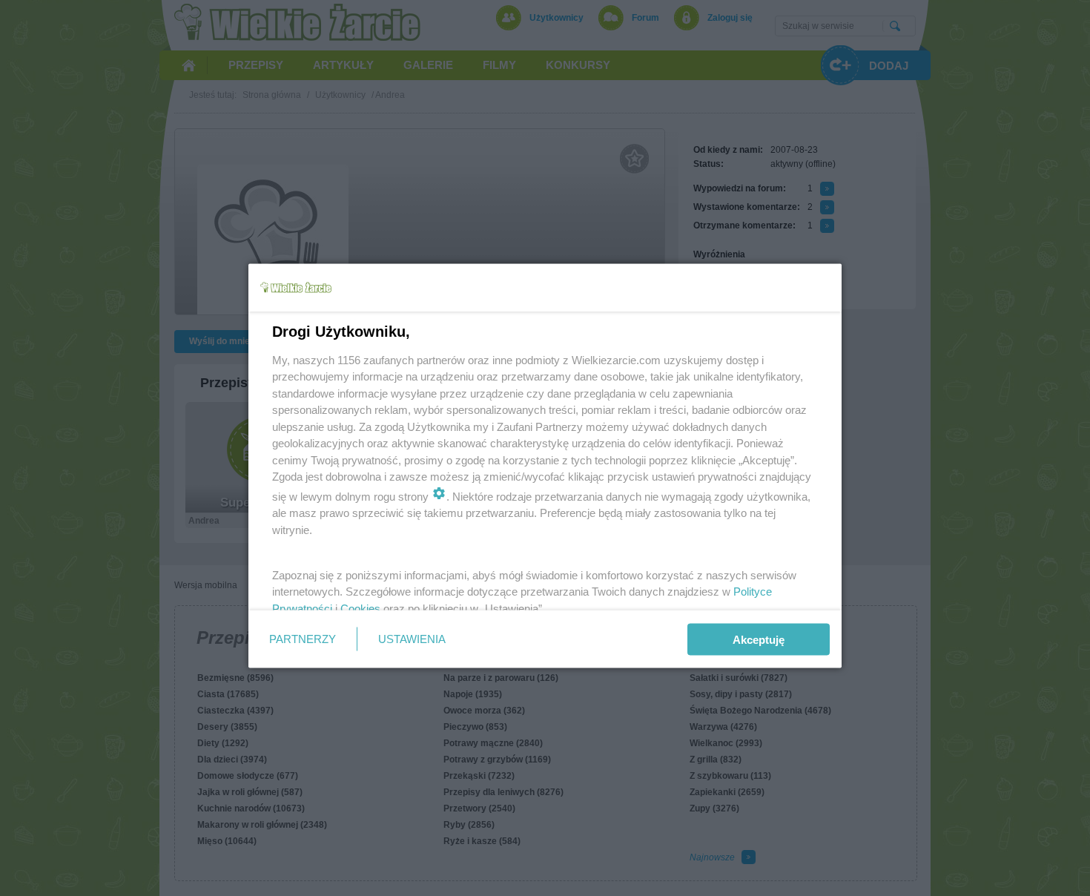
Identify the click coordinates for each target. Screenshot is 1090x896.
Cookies (360, 608)
